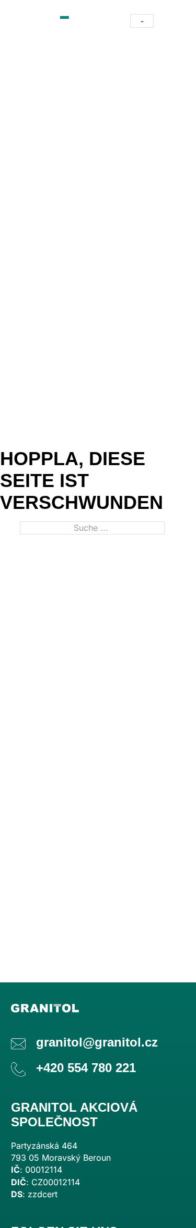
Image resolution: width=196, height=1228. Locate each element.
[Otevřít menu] (174, 21)
